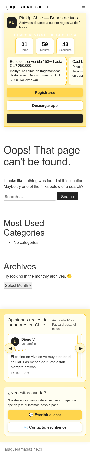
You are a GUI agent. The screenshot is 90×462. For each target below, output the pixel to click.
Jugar (45, 118)
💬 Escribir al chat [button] (45, 415)
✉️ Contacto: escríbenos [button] (45, 427)
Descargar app (45, 105)
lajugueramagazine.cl (27, 6)
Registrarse (45, 92)
